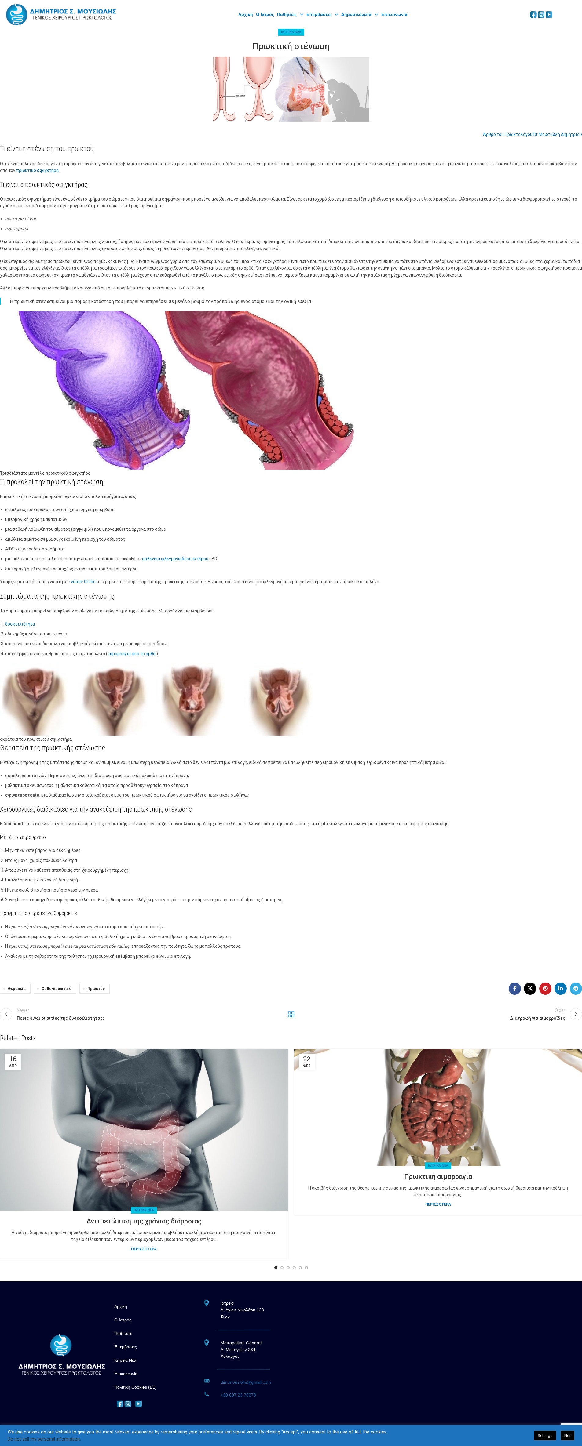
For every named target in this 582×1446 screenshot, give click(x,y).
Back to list (291, 1014)
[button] (290, 14)
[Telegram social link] (576, 989)
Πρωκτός (96, 988)
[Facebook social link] (515, 989)
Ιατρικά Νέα (291, 32)
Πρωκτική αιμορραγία (438, 1176)
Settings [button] (545, 1435)
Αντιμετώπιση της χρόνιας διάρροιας (144, 1221)
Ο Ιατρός (265, 14)
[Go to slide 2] (282, 1267)
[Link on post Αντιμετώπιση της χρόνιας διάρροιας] (144, 1130)
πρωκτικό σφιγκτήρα (37, 170)
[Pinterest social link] (545, 989)
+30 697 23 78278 (238, 1395)
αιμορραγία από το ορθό (132, 653)
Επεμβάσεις (318, 14)
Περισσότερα (144, 1249)
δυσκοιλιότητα (20, 624)
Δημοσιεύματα (356, 14)
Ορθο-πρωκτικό (56, 988)
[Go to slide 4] (294, 1267)
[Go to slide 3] (288, 1267)
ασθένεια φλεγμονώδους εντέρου (175, 558)
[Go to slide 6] (306, 1267)
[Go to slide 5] (300, 1267)
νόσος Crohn (83, 581)
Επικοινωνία (394, 14)
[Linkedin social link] (561, 989)
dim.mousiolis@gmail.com (246, 1382)
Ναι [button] (567, 1435)
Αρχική (120, 1306)
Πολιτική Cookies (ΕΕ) (135, 1387)
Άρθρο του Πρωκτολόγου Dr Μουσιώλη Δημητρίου (532, 134)
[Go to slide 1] (275, 1267)
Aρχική (245, 14)
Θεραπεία (17, 988)
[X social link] (530, 989)
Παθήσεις (287, 14)
